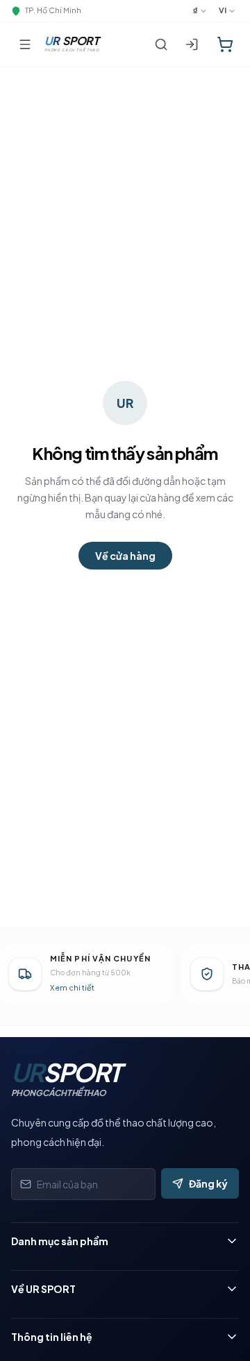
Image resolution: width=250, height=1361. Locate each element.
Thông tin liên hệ (51, 1336)
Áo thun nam (42, 1267)
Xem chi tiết (72, 987)
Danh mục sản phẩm (59, 1241)
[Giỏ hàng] (225, 44)
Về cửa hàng (125, 555)
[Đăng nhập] (192, 44)
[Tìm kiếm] (161, 44)
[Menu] (25, 44)
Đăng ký (208, 1183)
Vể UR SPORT (43, 1289)
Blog (23, 1315)
